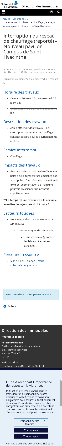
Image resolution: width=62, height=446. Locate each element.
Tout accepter (31, 436)
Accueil (6, 18)
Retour (11, 306)
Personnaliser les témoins (32, 422)
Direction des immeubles (40, 6)
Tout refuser (31, 430)
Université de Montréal (9, 4)
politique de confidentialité (32, 443)
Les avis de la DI (21, 18)
